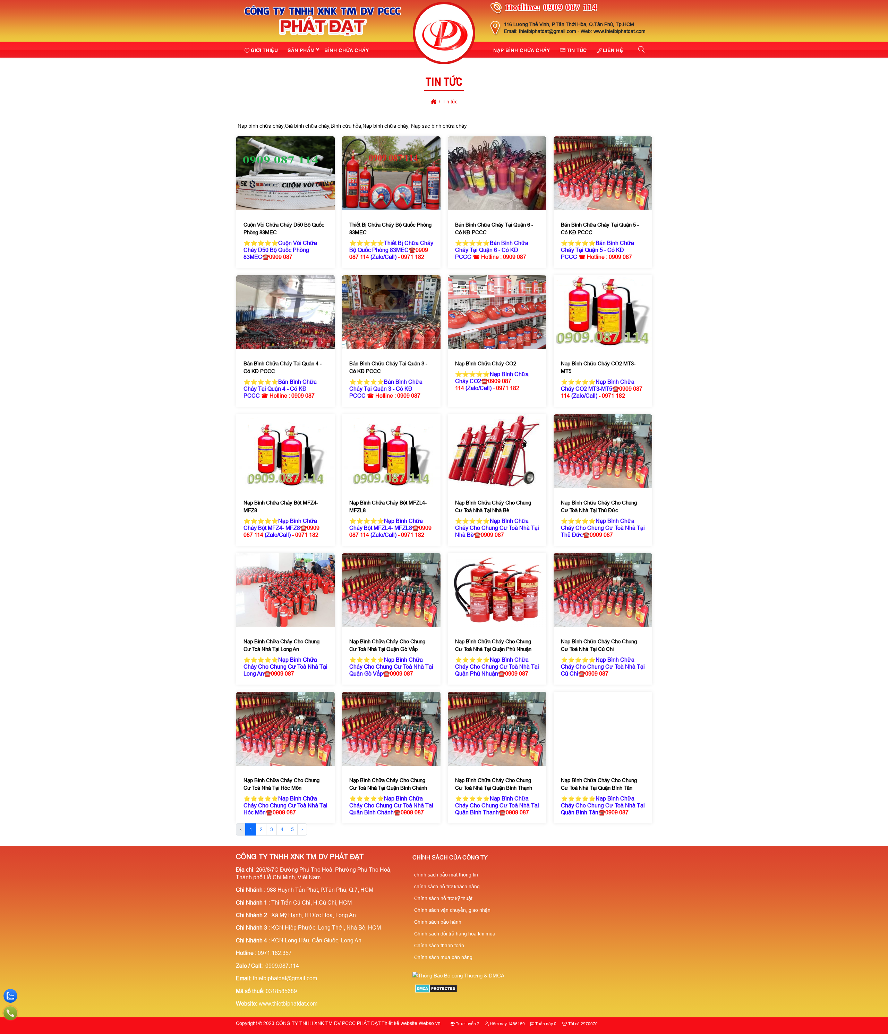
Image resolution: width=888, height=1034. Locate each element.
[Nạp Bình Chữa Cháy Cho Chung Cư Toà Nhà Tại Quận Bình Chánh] (391, 729)
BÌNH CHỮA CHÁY (346, 49)
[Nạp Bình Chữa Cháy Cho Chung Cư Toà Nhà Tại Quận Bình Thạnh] (497, 729)
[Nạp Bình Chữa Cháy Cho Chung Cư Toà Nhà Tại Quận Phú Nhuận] (497, 590)
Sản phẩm (301, 49)
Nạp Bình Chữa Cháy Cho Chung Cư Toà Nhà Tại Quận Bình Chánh (388, 784)
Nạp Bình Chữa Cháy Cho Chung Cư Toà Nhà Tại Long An (281, 645)
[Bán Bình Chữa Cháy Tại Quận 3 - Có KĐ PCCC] (391, 312)
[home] (433, 101)
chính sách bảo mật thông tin (446, 875)
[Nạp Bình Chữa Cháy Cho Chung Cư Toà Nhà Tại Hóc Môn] (285, 729)
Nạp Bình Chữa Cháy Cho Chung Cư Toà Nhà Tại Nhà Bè (493, 506)
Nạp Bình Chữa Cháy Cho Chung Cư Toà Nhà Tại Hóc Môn (281, 784)
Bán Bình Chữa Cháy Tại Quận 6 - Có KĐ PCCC (494, 228)
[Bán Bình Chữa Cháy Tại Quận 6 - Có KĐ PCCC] (497, 173)
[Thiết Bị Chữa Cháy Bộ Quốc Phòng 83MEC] (391, 173)
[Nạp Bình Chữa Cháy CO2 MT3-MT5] (603, 312)
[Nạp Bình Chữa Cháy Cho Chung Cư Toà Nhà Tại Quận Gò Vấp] (391, 590)
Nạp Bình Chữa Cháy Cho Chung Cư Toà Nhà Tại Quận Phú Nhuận (493, 645)
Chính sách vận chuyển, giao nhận (452, 910)
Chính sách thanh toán (439, 945)
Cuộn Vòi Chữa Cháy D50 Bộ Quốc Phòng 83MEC (283, 228)
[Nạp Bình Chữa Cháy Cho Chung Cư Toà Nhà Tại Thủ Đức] (603, 451)
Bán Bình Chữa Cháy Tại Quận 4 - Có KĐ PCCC (282, 367)
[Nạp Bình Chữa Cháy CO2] (497, 312)
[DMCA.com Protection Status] (436, 991)
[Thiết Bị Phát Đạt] (444, 34)
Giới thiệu (264, 49)
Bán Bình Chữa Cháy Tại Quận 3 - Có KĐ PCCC (388, 367)
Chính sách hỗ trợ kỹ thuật (443, 898)
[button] (642, 49)
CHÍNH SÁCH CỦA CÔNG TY (450, 858)
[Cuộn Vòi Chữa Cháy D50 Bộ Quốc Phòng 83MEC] (285, 173)
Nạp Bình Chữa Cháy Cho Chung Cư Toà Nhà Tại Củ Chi (599, 645)
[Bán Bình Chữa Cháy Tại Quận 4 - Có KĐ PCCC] (285, 312)
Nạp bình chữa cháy (521, 49)
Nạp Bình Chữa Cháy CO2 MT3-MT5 (598, 367)
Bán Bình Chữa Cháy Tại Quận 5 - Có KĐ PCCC (600, 228)
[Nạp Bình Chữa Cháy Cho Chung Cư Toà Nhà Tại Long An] (285, 590)
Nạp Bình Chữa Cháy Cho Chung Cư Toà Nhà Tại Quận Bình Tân (599, 784)
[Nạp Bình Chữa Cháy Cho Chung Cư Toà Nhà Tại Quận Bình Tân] (603, 729)
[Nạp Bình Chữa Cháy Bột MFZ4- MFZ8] (285, 451)
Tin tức (577, 49)
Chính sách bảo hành (437, 922)
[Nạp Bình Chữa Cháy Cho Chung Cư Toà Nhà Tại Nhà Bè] (497, 451)
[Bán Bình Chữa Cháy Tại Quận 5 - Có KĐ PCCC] (603, 173)
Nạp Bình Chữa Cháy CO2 (485, 364)
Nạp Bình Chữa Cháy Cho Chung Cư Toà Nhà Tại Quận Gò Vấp (387, 645)
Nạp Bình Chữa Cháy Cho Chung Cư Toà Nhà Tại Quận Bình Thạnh (493, 784)
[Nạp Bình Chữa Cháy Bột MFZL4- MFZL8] (391, 451)
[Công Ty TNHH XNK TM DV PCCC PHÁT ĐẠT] (323, 37)
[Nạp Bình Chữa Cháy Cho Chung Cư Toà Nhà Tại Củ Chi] (603, 590)
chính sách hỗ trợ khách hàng (447, 886)
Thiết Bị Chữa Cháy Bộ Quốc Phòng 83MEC (390, 228)
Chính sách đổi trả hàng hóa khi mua (454, 933)
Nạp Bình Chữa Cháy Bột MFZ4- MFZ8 (280, 506)
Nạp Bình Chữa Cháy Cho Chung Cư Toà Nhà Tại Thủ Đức (599, 506)
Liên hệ (613, 49)
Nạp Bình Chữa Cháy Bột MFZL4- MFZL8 (387, 506)
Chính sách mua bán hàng (443, 957)
